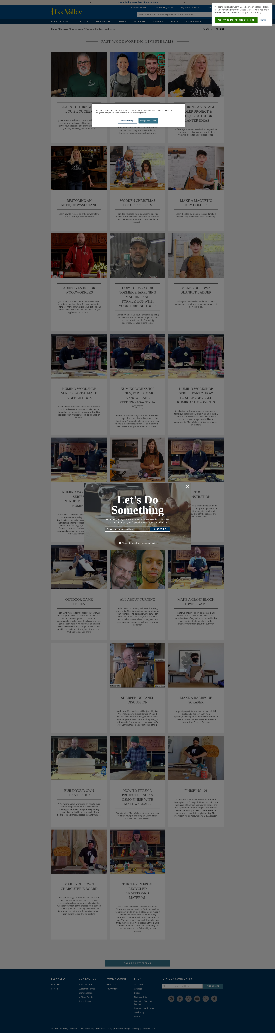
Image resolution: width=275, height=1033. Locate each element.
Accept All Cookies (148, 120)
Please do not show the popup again (139, 543)
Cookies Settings (127, 120)
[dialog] (242, 14)
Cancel (263, 20)
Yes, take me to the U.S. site (236, 20)
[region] (138, 115)
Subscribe (160, 529)
